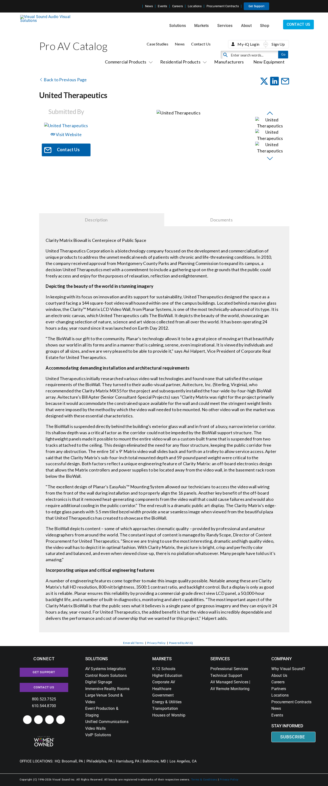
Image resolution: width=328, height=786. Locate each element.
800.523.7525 (44, 699)
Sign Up (278, 44)
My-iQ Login (248, 44)
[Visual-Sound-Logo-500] (47, 16)
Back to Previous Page (65, 79)
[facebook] (38, 719)
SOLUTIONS (96, 658)
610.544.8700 (44, 706)
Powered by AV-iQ (181, 643)
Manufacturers (229, 61)
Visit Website (68, 134)
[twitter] (49, 719)
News (180, 44)
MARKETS (161, 658)
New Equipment (269, 61)
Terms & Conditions (204, 779)
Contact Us (200, 44)
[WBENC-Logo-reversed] (44, 738)
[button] (139, 6)
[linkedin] (27, 719)
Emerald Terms (133, 643)
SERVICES (220, 658)
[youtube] (60, 719)
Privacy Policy (156, 643)
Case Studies (157, 44)
